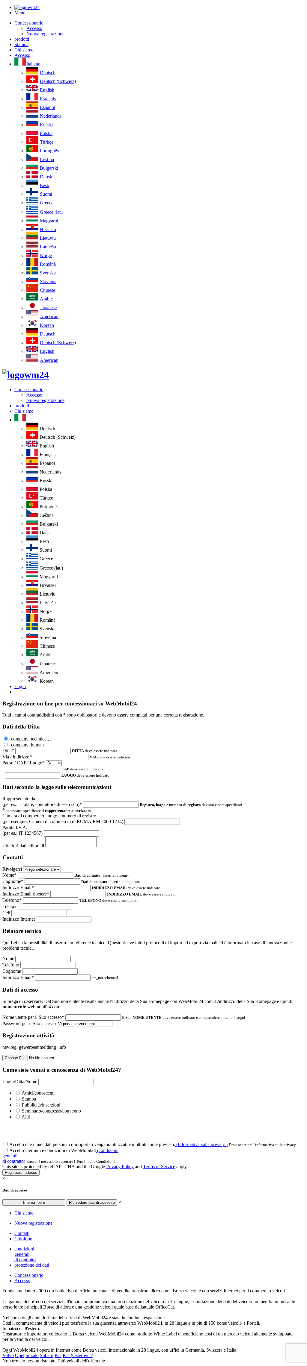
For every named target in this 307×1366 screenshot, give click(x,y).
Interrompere (34, 1202)
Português (49, 150)
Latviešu (48, 246)
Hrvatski (48, 229)
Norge (46, 255)
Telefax (9, 906)
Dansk (46, 176)
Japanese (48, 307)
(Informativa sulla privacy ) (201, 1144)
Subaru (46, 1355)
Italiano (33, 63)
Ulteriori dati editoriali (23, 845)
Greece (46, 202)
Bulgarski (49, 168)
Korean (47, 325)
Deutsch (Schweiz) (58, 81)
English (47, 89)
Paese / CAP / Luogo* (23, 762)
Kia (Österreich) (78, 1355)
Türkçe (46, 142)
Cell (6, 912)
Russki (46, 124)
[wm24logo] (27, 7)
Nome (8, 958)
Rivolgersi (12, 869)
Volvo (8, 1355)
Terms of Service (159, 1166)
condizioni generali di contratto (25, 1254)
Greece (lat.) (51, 212)
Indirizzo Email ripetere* (25, 893)
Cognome (11, 971)
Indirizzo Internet (18, 919)
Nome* (9, 875)
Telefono (10, 964)
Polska (46, 133)
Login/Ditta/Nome (19, 1081)
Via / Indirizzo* (17, 756)
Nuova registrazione (45, 33)
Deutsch (47, 72)
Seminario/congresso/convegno (51, 1110)
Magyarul (49, 220)
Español (47, 107)
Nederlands (50, 116)
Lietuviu (48, 238)
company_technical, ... (32, 738)
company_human (27, 744)
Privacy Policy (120, 1166)
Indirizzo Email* (18, 887)
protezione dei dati (31, 1265)
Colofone (23, 1238)
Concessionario (28, 22)
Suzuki (32, 1355)
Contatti (21, 1233)
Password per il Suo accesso (29, 1023)
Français (48, 98)
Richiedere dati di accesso (92, 1202)
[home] (25, 374)
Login (20, 686)
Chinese (47, 290)
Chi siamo (24, 49)
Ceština (47, 159)
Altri (26, 1116)
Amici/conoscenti (38, 1092)
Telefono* (12, 900)
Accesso (34, 28)
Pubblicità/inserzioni (41, 1104)
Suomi (46, 194)
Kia (58, 1355)
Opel (19, 1355)
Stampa (21, 44)
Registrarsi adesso (21, 1172)
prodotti (21, 39)
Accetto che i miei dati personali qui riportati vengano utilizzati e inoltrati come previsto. (118, 1144)
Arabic (46, 298)
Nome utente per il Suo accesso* (33, 1017)
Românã (48, 264)
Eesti (44, 185)
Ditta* (8, 750)
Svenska (48, 272)
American (49, 316)
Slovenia (48, 281)
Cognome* (12, 881)
